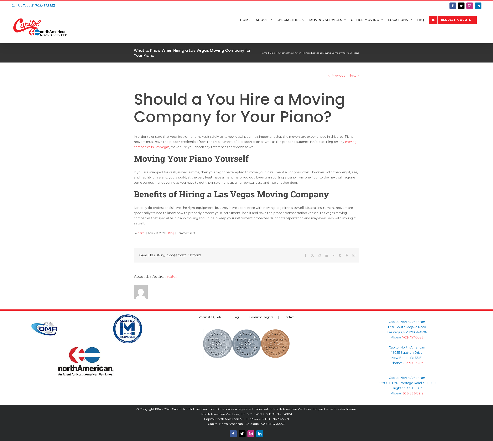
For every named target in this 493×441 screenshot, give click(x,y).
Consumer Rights (261, 317)
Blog (171, 232)
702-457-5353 (412, 337)
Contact (289, 317)
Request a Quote (210, 317)
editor (141, 232)
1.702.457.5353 (44, 6)
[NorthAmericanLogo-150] (86, 348)
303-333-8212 (412, 393)
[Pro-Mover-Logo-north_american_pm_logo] (127, 316)
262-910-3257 (412, 363)
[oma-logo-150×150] (44, 316)
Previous (338, 75)
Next (352, 75)
